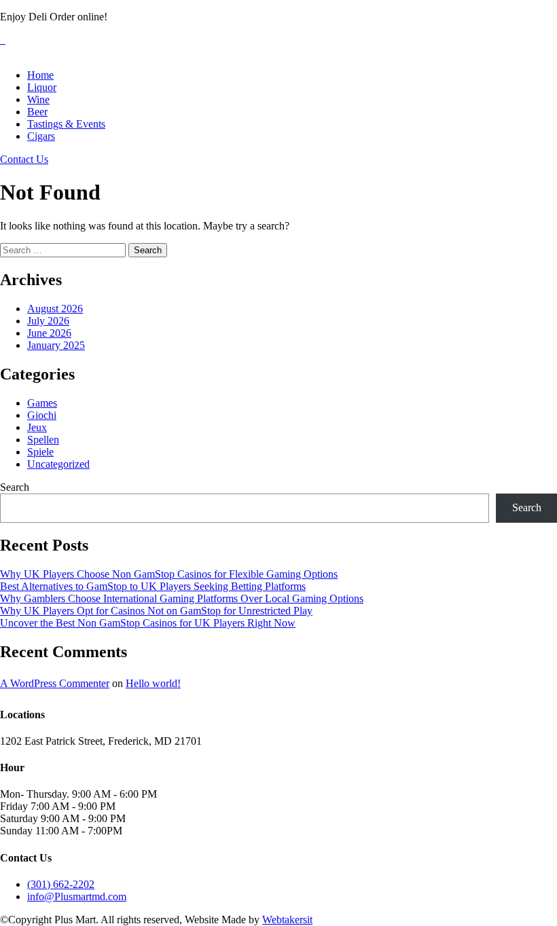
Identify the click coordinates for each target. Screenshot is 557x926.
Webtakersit (287, 919)
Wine (38, 99)
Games (42, 403)
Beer (37, 111)
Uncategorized (58, 464)
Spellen (43, 439)
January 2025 (56, 345)
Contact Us (24, 159)
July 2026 (48, 321)
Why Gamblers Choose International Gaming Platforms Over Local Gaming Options (181, 598)
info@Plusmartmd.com (76, 896)
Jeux (37, 427)
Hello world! (153, 683)
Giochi (41, 415)
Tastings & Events (66, 124)
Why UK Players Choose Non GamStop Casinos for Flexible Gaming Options (169, 574)
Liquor (41, 87)
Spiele (40, 452)
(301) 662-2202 (60, 884)
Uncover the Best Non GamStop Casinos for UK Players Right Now (147, 623)
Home (40, 75)
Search (14, 487)
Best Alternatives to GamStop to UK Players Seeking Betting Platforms (153, 586)
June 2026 (49, 333)
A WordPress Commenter (54, 683)
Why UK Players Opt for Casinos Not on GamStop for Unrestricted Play (156, 610)
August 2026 (55, 308)
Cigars (41, 136)
